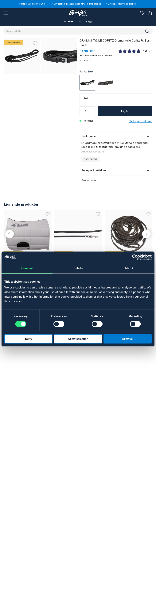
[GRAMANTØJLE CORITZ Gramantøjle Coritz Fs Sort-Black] (59, 56)
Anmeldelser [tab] (89, 180)
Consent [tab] (27, 268)
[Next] (146, 233)
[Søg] (148, 31)
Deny (28, 338)
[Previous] (9, 233)
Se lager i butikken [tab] (93, 170)
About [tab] (129, 268)
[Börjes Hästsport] (78, 13)
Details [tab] (78, 268)
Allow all (127, 338)
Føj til (124, 111)
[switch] (58, 324)
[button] (78, 21)
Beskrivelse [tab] (88, 136)
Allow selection (78, 338)
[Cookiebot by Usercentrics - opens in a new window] (135, 257)
